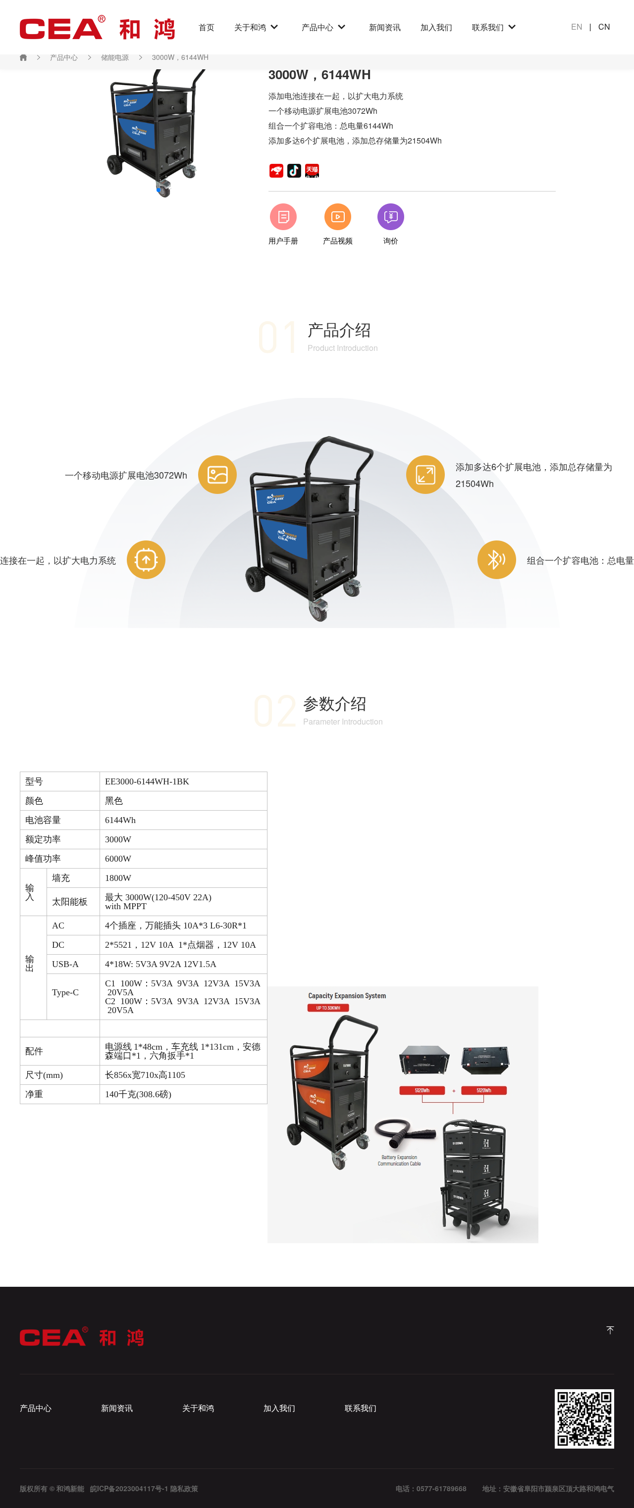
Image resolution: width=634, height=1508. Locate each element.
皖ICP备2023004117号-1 (129, 1488)
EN (576, 26)
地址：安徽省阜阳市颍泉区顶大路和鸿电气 (548, 1488)
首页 (206, 27)
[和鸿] (610, 1330)
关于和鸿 (250, 27)
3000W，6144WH (180, 57)
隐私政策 (184, 1488)
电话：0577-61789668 (431, 1488)
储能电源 (115, 57)
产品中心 (317, 27)
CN (604, 26)
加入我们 (436, 27)
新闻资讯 (385, 27)
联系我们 (488, 27)
